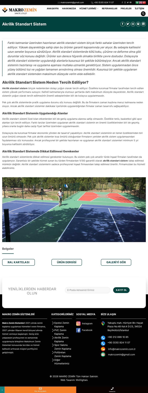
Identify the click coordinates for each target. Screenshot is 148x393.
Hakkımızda (69, 8)
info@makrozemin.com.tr (122, 349)
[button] (143, 13)
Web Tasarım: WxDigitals (74, 380)
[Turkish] (144, 2)
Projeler (126, 8)
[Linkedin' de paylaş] (143, 24)
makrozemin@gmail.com (72, 2)
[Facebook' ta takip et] (122, 3)
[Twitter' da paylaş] (127, 24)
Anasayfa (53, 8)
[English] (140, 2)
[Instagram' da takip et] (125, 3)
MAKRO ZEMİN (67, 376)
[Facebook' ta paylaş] (122, 24)
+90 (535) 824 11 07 (104, 2)
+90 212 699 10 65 (118, 337)
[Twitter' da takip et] (128, 3)
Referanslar (109, 8)
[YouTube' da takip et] (130, 3)
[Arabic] (137, 2)
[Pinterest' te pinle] (138, 24)
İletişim (139, 8)
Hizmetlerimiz (88, 8)
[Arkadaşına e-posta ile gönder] (133, 24)
